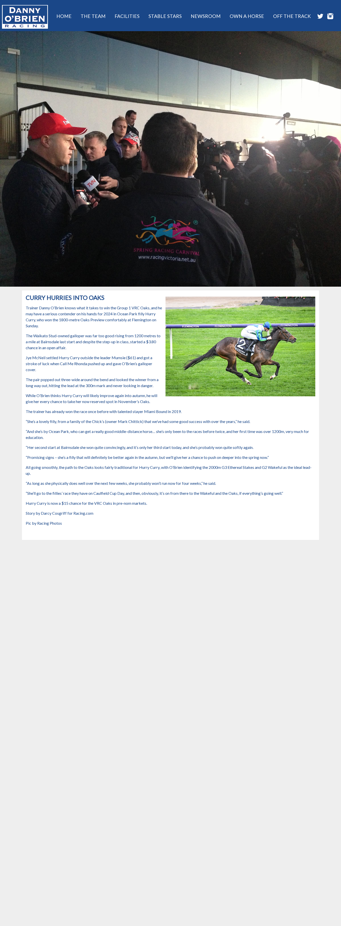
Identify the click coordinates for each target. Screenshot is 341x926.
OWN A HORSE (247, 16)
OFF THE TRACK (292, 16)
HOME (64, 16)
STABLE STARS (165, 16)
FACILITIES (127, 16)
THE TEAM (93, 16)
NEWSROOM (206, 16)
